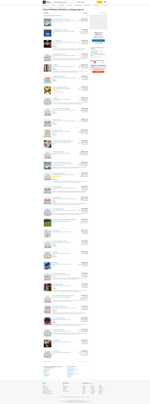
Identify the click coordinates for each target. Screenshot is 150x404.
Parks (68, 375)
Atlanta (84, 385)
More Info (61, 165)
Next (87, 361)
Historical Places (70, 370)
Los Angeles (93, 391)
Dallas (84, 392)
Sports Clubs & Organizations (76, 66)
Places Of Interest (67, 77)
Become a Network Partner (47, 391)
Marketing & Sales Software (48, 393)
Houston (92, 386)
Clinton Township (47, 369)
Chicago (84, 391)
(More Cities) (90, 383)
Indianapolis (93, 387)
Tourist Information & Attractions (58, 20)
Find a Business (65, 386)
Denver (84, 393)
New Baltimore (46, 375)
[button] (105, 2)
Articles (64, 385)
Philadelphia (101, 391)
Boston (84, 388)
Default (85, 13)
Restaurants (69, 376)
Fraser (45, 373)
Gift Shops (66, 174)
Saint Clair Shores (47, 370)
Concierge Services (67, 20)
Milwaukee (101, 386)
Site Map (64, 388)
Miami (100, 385)
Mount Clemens (46, 372)
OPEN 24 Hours (59, 15)
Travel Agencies (74, 77)
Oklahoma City (101, 388)
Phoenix (100, 392)
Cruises (72, 20)
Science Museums (71, 31)
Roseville (45, 371)
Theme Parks (66, 42)
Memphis (92, 393)
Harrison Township (47, 374)
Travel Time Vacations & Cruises (60, 19)
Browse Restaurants (66, 391)
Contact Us (45, 386)
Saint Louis (101, 393)
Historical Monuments (71, 371)
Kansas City (93, 388)
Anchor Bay (46, 376)
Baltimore (84, 387)
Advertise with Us (46, 387)
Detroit (92, 385)
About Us (44, 385)
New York (100, 387)
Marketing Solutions (46, 392)
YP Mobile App (65, 387)
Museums (66, 31)
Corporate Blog (45, 388)
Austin (84, 386)
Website (53, 32)
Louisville (92, 392)
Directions (57, 165)
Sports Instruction (67, 66)
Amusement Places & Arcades (74, 42)
